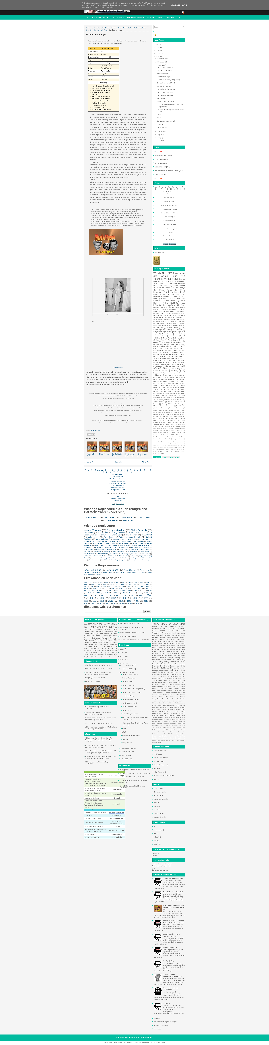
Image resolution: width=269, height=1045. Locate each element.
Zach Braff (134, 556)
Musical (156, 803)
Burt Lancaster (164, 430)
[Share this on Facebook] (91, 430)
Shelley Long (156, 690)
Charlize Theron (173, 664)
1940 (93, 28)
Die (102, 470)
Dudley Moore (157, 410)
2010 (102, 601)
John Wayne (157, 445)
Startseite (118, 462)
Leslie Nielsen (107, 648)
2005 (124, 598)
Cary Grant (172, 309)
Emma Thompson (172, 721)
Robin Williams (172, 313)
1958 (115, 586)
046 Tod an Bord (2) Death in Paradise (98, 707)
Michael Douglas (166, 391)
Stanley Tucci (177, 356)
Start (87, 17)
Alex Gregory (134, 558)
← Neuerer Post (89, 462)
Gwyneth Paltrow (157, 678)
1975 (92, 590)
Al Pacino (167, 426)
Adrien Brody (177, 342)
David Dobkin (114, 554)
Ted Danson (166, 397)
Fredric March (180, 360)
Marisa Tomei (175, 639)
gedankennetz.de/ (116, 775)
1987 (107, 593)
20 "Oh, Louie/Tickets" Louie (94, 723)
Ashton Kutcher (167, 325)
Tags (165, 457)
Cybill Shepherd (169, 719)
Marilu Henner (168, 711)
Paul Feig (107, 551)
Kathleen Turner (158, 653)
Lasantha (131, 1042)
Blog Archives (174, 457)
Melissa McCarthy (90, 648)
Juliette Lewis (162, 682)
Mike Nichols (110, 543)
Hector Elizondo (169, 299)
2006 (135, 598)
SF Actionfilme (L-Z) (117, 487)
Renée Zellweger (158, 688)
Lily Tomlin (181, 682)
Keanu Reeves (177, 416)
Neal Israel (97, 551)
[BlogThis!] (90, 434)
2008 (86, 601)
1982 (136, 591)
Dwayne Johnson (173, 328)
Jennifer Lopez (165, 637)
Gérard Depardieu (171, 332)
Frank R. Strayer (135, 28)
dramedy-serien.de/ (116, 813)
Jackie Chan (174, 385)
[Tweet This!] (93, 430)
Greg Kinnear (157, 332)
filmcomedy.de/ (117, 834)
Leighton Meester (172, 682)
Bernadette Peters (168, 674)
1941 (148, 582)
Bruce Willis (160, 321)
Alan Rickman (178, 375)
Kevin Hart (181, 321)
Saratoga (160, 124)
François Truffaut (111, 547)
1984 (150, 591)
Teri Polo (160, 717)
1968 (113, 588)
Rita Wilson (169, 688)
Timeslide (155, 853)
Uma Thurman (177, 717)
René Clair (160, 395)
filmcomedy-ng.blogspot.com (161, 866)
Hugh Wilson (135, 547)
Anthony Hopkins (158, 402)
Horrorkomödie (159, 795)
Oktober (160, 65)
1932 (95, 582)
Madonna (177, 709)
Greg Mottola (135, 554)
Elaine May (144, 570)
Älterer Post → (147, 462)
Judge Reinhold (168, 338)
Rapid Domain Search (159, 1042)
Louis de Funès (159, 296)
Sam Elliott (178, 422)
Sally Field (163, 715)
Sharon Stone (165, 738)
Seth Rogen (165, 317)
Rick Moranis (158, 354)
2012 (121, 601)
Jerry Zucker (145, 549)
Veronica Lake (171, 690)
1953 (85, 586)
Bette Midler (162, 641)
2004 (113, 598)
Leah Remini (178, 732)
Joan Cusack (165, 631)
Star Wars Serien (118, 476)
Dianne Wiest (163, 643)
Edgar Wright (125, 554)
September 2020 (127, 748)
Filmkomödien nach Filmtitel (117, 483)
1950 (135, 584)
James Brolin (169, 441)
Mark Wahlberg (172, 323)
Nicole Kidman (156, 736)
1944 (98, 584)
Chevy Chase (166, 346)
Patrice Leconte (98, 556)
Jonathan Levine (102, 554)
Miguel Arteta (95, 558)
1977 (104, 590)
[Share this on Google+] (96, 430)
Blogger (150, 1037)
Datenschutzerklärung (161, 1025)
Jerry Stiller (171, 443)
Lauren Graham (170, 732)
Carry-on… (157, 761)
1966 (100, 588)
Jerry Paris (134, 549)
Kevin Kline (160, 340)
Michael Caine (178, 352)
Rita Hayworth (98, 30)
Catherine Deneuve (169, 695)
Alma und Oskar (124, 636)
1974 (85, 590)
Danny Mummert (123, 28)
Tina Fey (163, 690)
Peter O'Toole (174, 420)
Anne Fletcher (132, 572)
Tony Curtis (157, 358)
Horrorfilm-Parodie (160, 792)
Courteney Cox (174, 697)
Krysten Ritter (161, 732)
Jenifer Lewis (177, 703)
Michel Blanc (164, 420)
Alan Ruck (180, 400)
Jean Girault (147, 535)
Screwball (157, 806)
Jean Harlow (111, 654)
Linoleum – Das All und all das (95, 669)
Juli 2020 (125, 755)
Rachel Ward (181, 736)
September (161, 131)
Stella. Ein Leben (125, 623)
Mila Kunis (161, 672)
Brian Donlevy (178, 358)
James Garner (165, 387)
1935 (112, 582)
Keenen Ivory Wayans (160, 418)
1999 (132, 595)
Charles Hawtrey (91, 631)
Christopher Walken (167, 311)
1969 (120, 588)
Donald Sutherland (177, 408)
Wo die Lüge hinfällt (170, 947)
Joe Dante (87, 551)
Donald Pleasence (161, 408)
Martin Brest (87, 556)
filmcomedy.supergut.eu (160, 870)
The (107, 472)
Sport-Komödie (159, 813)
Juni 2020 (125, 759)
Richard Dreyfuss (166, 422)
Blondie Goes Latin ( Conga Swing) (168, 80)
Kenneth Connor (163, 288)
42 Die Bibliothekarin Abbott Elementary (132, 786)
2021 (122, 603)
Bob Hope (174, 377)
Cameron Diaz (175, 662)
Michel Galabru (180, 307)
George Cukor (135, 533)
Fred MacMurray (169, 305)
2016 (86, 603)
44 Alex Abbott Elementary (128, 777)
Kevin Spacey (175, 418)
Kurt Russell (176, 445)
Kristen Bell (169, 707)
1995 (102, 595)
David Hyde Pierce (167, 406)
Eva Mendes (181, 699)
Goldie (159, 115)
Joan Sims (179, 624)
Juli (159, 138)
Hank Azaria (168, 410)
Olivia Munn (165, 736)
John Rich (180, 443)
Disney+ (118, 497)
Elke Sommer (164, 666)
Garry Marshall (118, 533)
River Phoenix (159, 449)
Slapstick (157, 810)
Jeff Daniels (173, 336)
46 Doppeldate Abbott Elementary (130, 770)
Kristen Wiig (156, 639)
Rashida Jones (156, 738)
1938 (129, 582)
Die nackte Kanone (160, 765)
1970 (126, 588)
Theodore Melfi (123, 556)
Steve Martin (159, 294)
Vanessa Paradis (170, 740)
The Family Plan (168, 961)
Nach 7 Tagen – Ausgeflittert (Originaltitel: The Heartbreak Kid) (174, 907)
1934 (106, 582)
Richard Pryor (181, 447)
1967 (106, 588)
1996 (109, 595)
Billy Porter (142, 556)
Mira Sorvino (171, 734)
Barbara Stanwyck (171, 692)
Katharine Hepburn (178, 637)
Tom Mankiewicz (114, 558)
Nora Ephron (112, 570)
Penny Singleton (98, 626)
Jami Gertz (182, 725)
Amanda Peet (181, 690)
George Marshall (116, 530)
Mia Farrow (105, 656)
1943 (92, 584)
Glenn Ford (179, 330)
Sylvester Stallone (158, 424)
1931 (90, 582)
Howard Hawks (99, 545)
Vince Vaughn (177, 317)
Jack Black (178, 334)
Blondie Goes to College (165, 67)
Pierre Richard (174, 292)
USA (105, 30)
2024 (158, 44)
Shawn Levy (117, 535)
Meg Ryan (167, 684)
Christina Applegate (165, 651)
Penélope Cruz (176, 713)
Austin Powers (158, 750)
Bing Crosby (162, 428)
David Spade (157, 381)
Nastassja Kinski (180, 734)
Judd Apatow (124, 545)
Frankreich (157, 830)
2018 (100, 603)
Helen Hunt (167, 725)
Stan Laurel (169, 451)
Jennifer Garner (174, 643)
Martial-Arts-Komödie (161, 799)
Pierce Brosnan (170, 393)
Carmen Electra (157, 695)
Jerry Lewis (145, 517)
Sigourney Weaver (160, 633)
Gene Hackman (173, 383)
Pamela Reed (166, 713)
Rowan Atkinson (180, 449)
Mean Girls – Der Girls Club (173, 892)
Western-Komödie (160, 817)
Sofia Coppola (120, 572)
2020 (114, 603)
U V (112, 472)
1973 (147, 588)
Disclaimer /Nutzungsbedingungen (165, 1022)
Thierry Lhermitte (178, 397)
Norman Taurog (138, 543)
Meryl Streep (176, 647)
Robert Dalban (161, 369)
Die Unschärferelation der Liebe (129, 640)
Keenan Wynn (172, 315)
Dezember (161, 59)
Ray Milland (181, 393)
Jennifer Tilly (168, 668)
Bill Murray (180, 283)
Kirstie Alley (169, 653)
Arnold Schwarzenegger (160, 377)
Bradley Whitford (167, 404)
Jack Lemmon (108, 646)
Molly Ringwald (175, 684)
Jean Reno (181, 311)
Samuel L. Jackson (160, 371)
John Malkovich (158, 389)
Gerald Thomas (92, 530)
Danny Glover (167, 434)
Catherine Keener (172, 641)
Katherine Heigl (164, 645)
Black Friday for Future (171, 934)
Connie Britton (163, 697)
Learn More (175, 5)
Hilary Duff (160, 668)
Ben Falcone (100, 549)
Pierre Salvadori (111, 556)
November (161, 62)
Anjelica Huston (174, 633)
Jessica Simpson (170, 705)
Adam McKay (139, 541)
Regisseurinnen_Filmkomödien (135, 17)
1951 (141, 584)
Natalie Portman (180, 711)
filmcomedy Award (91, 21)
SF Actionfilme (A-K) (117, 485)
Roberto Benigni (169, 449)
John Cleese (175, 414)
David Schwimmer (158, 436)
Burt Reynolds (180, 325)
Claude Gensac (89, 654)
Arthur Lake (100, 28)
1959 (122, 586)
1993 (86, 595)
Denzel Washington (172, 436)
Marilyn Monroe (175, 670)
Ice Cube (179, 348)
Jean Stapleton (167, 703)
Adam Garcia (159, 426)
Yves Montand (159, 453)
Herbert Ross (144, 539)
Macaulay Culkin (172, 389)
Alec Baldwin (170, 319)
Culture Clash (158, 788)
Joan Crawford (180, 705)
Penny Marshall (130, 570)
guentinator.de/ (117, 782)
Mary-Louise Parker (162, 734)
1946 (110, 584)
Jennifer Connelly (166, 727)
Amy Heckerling (92, 570)
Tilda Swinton (164, 649)
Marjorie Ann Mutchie (91, 650)
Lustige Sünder (162, 127)
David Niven (157, 360)
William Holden (169, 400)
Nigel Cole (124, 560)
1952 (147, 584)
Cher (177, 695)
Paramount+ (118, 500)
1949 (129, 584)
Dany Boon (109, 517)
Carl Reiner (103, 533)
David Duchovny (178, 434)
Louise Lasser (164, 670)
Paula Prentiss (160, 686)
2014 (138, 601)
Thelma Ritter (168, 717)
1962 (141, 586)
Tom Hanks (113, 644)
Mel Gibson (163, 447)
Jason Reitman (89, 554)
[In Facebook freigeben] (94, 434)
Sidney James (159, 451)
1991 (139, 593)
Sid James (167, 283)
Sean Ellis (141, 560)
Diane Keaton (100, 654)
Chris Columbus (132, 551)
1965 (94, 588)
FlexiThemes (113, 1042)
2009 (94, 601)
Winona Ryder (175, 649)
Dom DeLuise (157, 348)
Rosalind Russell (179, 688)
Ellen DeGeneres (162, 721)
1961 (135, 586)
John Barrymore (165, 365)
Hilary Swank (174, 725)
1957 (109, 586)
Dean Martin (165, 290)
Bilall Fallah (143, 558)
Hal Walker (160, 362)
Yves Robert (113, 541)
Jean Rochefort (159, 336)
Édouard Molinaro (126, 541)
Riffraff (159, 118)
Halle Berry (159, 725)
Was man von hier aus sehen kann (131, 627)
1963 (147, 586)
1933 (101, 582)
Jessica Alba (160, 705)
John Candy (160, 313)
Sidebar (155, 855)
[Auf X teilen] (92, 434)
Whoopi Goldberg (174, 658)
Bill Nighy (167, 358)
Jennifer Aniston (177, 626)
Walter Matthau (158, 319)
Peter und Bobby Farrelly (130, 537)
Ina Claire (160, 703)
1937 (123, 582)
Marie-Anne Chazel (158, 684)
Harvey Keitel (164, 385)
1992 (147, 593)
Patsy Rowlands (179, 656)
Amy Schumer (180, 672)
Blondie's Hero (104, 454)
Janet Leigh (173, 678)
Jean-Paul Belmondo (159, 443)
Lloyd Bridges (158, 367)
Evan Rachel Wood (167, 723)
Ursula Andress (161, 740)
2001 (149, 595)
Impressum (102, 21)
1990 (131, 593)
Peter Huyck (132, 560)
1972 (140, 588)
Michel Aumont (170, 367)
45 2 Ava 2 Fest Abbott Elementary (130, 773)
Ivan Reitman (131, 535)
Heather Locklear (176, 701)
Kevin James (160, 323)
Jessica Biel (181, 678)
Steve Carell (161, 309)
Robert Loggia (173, 340)
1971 (133, 588)
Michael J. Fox (178, 391)
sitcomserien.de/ (116, 818)
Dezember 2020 (127, 665)
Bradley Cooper (173, 428)
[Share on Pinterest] (99, 430)
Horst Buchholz (165, 439)
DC (112, 481)
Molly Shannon (157, 656)
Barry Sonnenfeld (118, 551)
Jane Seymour (156, 727)
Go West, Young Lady (164, 70)
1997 (117, 595)
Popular (157, 457)
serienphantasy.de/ (116, 830)
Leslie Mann (165, 639)
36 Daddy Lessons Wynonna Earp (96, 762)
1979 (117, 590)
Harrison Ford (178, 410)
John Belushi (165, 414)
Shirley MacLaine (178, 631)
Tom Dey (104, 558)
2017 (93, 603)
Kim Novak (177, 729)
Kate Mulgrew (170, 729)
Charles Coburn (175, 430)
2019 (107, 603)
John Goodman (178, 387)
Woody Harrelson (170, 373)
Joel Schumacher (94, 560)
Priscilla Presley (180, 686)
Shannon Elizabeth (174, 715)
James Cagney (158, 412)
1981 (129, 590)
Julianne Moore (160, 729)
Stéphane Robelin (180, 451)
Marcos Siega (115, 560)
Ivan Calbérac (146, 554)
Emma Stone (174, 666)
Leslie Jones (156, 709)
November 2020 (127, 669)
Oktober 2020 (127, 672)
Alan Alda (168, 375)
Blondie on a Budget (96, 34)
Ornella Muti (173, 736)
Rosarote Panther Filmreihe (163, 775)
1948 (122, 584)
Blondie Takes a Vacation (165, 92)
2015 (146, 601)
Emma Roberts (172, 699)
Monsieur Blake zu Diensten (173, 921)
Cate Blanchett (162, 664)
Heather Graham (165, 701)
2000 (140, 595)
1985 (90, 593)
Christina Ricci (161, 676)
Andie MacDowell (158, 692)
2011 (110, 601)
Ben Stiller (128, 520)
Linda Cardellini (167, 709)
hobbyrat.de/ (116, 789)
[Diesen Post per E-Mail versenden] (88, 434)
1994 (94, 595)
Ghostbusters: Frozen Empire (95, 665)
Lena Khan (98, 574)
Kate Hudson (177, 668)
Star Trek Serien (117, 474)
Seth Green (166, 342)
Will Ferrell (175, 294)
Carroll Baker (161, 719)
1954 (91, 586)
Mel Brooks (126, 517)
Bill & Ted (157, 754)
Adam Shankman (118, 539)
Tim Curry (174, 371)
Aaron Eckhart (171, 424)
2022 (178, 17)
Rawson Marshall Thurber (140, 545)
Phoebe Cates (170, 686)
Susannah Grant (95, 562)
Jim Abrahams (112, 545)
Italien (156, 837)
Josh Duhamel (178, 365)
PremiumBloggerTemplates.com (143, 1042)
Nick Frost (181, 367)
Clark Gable (178, 379)
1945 (104, 584)
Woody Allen (91, 517)
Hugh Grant (169, 348)
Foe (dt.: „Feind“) (91, 678)
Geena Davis (156, 701)
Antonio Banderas (173, 402)
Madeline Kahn (174, 645)
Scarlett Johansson (159, 658)
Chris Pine (166, 432)
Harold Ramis (123, 547)
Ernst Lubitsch (112, 549)
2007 (146, 598)
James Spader (179, 441)
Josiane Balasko (157, 680)
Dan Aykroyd (180, 288)
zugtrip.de (117, 804)
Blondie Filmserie (111, 28)
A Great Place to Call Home (173, 878)
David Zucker (132, 539)
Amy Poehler (170, 672)
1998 (124, 595)
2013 (129, 601)
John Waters (104, 560)
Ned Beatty (171, 447)
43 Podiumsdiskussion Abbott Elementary (133, 780)
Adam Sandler (179, 286)
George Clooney (166, 330)
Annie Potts (176, 660)
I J (120, 470)
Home (88, 28)
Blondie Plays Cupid (163, 77)
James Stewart (173, 350)
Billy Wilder (88, 533)
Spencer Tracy (165, 356)
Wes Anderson (102, 539)
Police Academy (159, 772)
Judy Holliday (176, 680)
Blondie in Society (163, 73)
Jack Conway (172, 362)
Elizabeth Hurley (179, 651)
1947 (116, 584)
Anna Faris (172, 629)
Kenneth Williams (163, 278)
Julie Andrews (96, 656)
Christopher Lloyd (166, 379)
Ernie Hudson (160, 383)
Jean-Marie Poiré (89, 541)
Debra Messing (162, 699)
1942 (85, 584)
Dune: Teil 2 (89, 681)
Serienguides (151, 17)
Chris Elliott (178, 346)
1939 (135, 582)
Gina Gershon (177, 723)
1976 (98, 590)
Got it (184, 5)
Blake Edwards (139, 530)
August (160, 135)
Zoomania (166, 1003)
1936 (117, 582)
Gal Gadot (170, 676)
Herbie (156, 768)
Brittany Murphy (163, 662)
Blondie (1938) (162, 98)
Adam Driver (181, 424)
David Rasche (180, 406)
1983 (143, 590)
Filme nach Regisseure (118, 17)
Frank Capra (124, 549)
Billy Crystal (171, 344)
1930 (85, 582)
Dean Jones (168, 360)
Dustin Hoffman (180, 381)
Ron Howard (88, 547)
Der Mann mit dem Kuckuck (166, 121)
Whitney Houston (180, 740)
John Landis (93, 537)
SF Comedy (160, 17)
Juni (159, 141)
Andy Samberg (177, 426)
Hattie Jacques (159, 626)
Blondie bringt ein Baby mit (166, 89)
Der (98, 470)
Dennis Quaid (168, 381)
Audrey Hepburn (157, 674)
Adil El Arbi (125, 558)
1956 (104, 586)
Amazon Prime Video (118, 499)
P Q (142, 470)
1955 (98, 586)
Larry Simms (163, 286)
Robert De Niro (171, 354)
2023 (138, 603)
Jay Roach (146, 547)
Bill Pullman (181, 319)
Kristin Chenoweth (179, 707)
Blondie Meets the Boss (165, 95)
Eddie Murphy (170, 281)
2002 (91, 598)
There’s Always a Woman (165, 101)
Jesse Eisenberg (171, 412)
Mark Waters (102, 541)
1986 (98, 593)
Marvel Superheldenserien (117, 479)
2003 (102, 598)
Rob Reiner (113, 520)
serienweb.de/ (116, 837)
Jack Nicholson (158, 350)
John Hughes (170, 17)
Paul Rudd (170, 303)
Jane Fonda (166, 678)
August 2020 (126, 751)
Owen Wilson (89, 634)
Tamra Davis (107, 572)
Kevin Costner (167, 445)
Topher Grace (157, 400)
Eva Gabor (159, 723)
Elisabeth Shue (178, 719)
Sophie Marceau (175, 738)
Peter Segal (109, 537)
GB (155, 833)
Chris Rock (160, 328)
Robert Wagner (176, 369)
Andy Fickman (88, 549)
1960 (128, 586)
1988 (115, 593)
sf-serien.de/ (116, 815)
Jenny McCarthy (176, 727)
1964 (86, 588)
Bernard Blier (158, 344)
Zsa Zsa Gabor (156, 742)
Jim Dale (173, 296)
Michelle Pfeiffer (179, 653)
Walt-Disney (158, 779)
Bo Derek (181, 692)
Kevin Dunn (181, 338)
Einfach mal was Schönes (127, 633)
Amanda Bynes (166, 660)
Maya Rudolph (164, 647)
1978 (110, 590)
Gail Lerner (141, 572)
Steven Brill (99, 547)
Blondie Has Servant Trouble (166, 83)
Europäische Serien (117, 490)
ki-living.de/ (116, 798)
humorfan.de (116, 794)
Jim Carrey (171, 321)
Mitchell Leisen (124, 543)
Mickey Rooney (158, 393)
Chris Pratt (175, 432)
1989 (123, 593)
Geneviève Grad (180, 676)
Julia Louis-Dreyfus (158, 707)
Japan (156, 840)
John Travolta (165, 352)
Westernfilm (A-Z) (162, 175)
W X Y (121, 472)
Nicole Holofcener (91, 572)
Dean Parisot (145, 551)
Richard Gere (172, 395)
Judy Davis (167, 680)
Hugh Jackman (178, 439)
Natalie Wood (156, 713)
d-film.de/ (116, 826)
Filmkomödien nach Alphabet (100, 17)
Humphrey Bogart (158, 441)
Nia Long (168, 656)
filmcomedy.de (118, 367)
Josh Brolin (165, 416)
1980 (123, 590)
